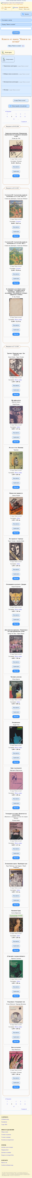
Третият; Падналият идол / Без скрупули (16, 354)
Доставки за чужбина (6, 1152)
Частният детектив (16, 677)
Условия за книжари (5, 1137)
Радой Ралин (16, 404)
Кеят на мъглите (16, 1047)
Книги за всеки (18, 159)
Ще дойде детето (16, 400)
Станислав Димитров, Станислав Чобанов (16, 198)
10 (16, 116)
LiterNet (7, 0)
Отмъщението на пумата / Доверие (16, 584)
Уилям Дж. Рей (16, 138)
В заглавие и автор (7, 20)
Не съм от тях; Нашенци (16, 447)
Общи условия (4, 1132)
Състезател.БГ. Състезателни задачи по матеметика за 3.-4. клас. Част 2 (16, 242)
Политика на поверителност (7, 1139)
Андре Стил (16, 724)
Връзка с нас (4, 1162)
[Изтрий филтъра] (23, 46)
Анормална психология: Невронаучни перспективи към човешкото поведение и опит (16, 135)
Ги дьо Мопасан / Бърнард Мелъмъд (16, 1004)
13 (13, 119)
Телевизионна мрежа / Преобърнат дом (16, 863)
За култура (24, 0)
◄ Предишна (8, 111)
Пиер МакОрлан (16, 1049)
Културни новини (13, 0)
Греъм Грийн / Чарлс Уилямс (16, 357)
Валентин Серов (16, 910)
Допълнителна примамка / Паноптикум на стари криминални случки (16, 630)
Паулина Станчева (16, 958)
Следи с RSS (4, 1124)
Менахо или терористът (16, 493)
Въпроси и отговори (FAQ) (7, 1155)
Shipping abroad (4, 1149)
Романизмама (16, 722)
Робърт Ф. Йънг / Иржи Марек (16, 633)
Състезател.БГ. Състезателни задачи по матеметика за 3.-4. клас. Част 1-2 (16, 195)
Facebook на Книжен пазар (7, 1165)
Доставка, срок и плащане (7, 1147)
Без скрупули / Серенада (16, 538)
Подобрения (4, 1122)
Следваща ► (24, 121)
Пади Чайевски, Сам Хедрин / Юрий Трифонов (16, 866)
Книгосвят (19, 0)
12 (25, 116)
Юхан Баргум (16, 679)
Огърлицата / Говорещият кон (16, 1001)
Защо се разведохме (16, 768)
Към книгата (16, 166)
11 (20, 116)
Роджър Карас (16, 820)
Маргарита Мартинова (16, 770)
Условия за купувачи (6, 1134)
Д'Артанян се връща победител (16, 956)
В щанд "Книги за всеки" (8, 24)
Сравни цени (16, 171)
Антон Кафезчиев (16, 913)
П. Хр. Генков (16, 296)
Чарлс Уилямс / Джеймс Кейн (16, 541)
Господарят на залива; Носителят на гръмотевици (16, 814)
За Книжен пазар (5, 1119)
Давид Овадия (16, 495)
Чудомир (16, 450)
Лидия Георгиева (16, 586)
